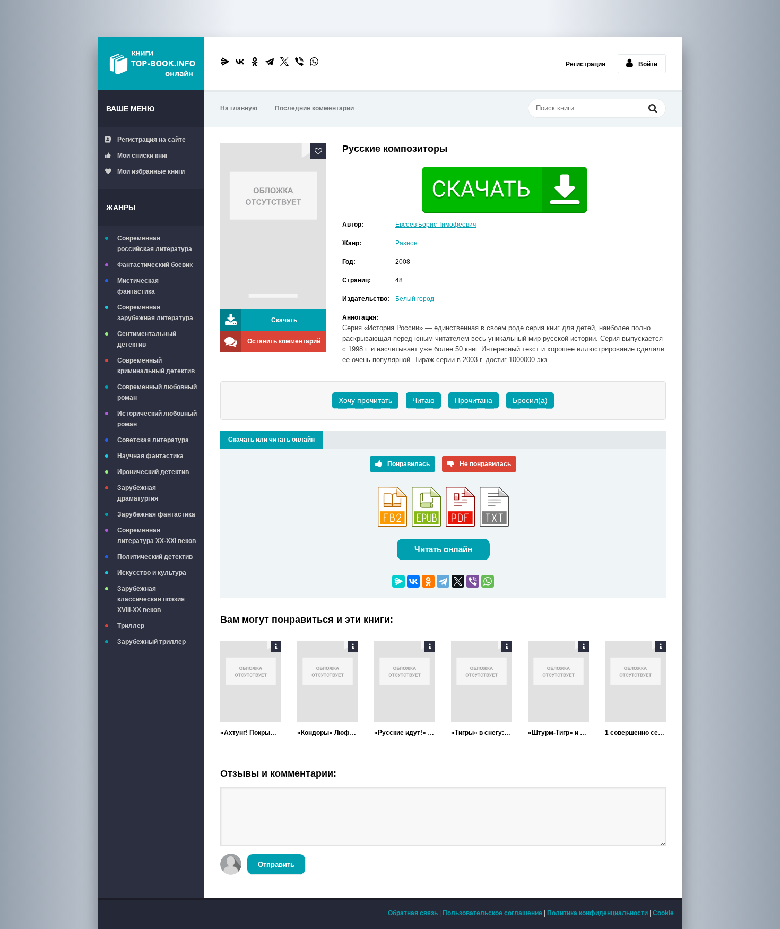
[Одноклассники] (254, 61)
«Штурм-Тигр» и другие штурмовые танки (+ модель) (558, 732)
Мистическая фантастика (138, 286)
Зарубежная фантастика (156, 514)
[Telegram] (269, 61)
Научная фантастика (150, 456)
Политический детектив (155, 557)
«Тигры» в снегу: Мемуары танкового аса (481, 732)
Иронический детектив (153, 472)
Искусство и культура (151, 573)
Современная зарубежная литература (155, 313)
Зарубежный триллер (151, 642)
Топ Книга (151, 63)
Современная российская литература (154, 244)
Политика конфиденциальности (597, 913)
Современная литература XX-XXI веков (156, 536)
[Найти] (653, 109)
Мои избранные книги (151, 171)
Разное (406, 243)
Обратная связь (413, 913)
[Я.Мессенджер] (225, 61)
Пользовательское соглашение (492, 913)
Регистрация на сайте (151, 139)
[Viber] (299, 61)
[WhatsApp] (314, 61)
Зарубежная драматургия (137, 493)
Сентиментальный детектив (146, 339)
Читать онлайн (443, 549)
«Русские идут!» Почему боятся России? (404, 732)
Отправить (276, 864)
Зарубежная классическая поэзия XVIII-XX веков (151, 599)
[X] (284, 61)
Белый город (414, 299)
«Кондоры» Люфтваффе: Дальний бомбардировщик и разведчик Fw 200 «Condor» (327, 732)
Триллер (130, 626)
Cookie (663, 913)
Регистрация (585, 64)
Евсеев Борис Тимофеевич (435, 224)
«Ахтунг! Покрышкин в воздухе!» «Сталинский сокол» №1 (250, 732)
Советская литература (153, 440)
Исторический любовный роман (157, 419)
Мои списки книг (142, 155)
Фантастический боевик (155, 265)
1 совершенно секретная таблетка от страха (635, 732)
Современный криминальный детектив (156, 366)
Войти (647, 64)
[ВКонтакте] (239, 61)
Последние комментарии (314, 108)
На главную (238, 108)
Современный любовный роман (157, 392)
